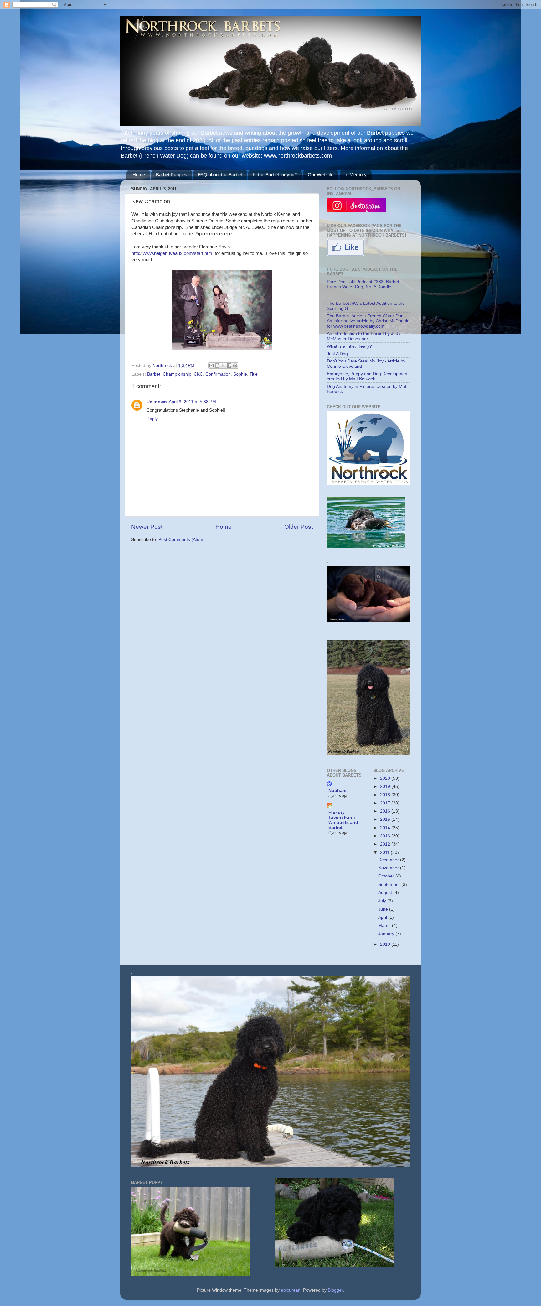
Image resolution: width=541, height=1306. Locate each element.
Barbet (153, 374)
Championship (177, 374)
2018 (385, 795)
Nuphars (337, 790)
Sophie (240, 374)
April (383, 917)
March (385, 925)
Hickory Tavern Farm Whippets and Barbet (343, 820)
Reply (152, 418)
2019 (385, 786)
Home (138, 174)
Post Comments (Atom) (181, 539)
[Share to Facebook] (229, 365)
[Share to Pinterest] (235, 365)
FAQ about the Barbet (220, 174)
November (389, 868)
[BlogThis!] (217, 365)
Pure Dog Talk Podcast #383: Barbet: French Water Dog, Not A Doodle (363, 284)
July (382, 900)
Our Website (320, 174)
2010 (385, 944)
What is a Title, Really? (349, 346)
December (389, 859)
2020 (385, 778)
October (386, 876)
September (389, 884)
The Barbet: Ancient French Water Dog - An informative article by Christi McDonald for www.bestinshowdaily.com (368, 321)
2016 (385, 811)
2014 (385, 827)
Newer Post (146, 526)
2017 (385, 803)
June (383, 909)
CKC (198, 374)
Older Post (298, 526)
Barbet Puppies (171, 174)
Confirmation (218, 374)
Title (254, 374)
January (386, 933)
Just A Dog (337, 353)
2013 (385, 836)
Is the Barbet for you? (275, 174)
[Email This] (211, 365)
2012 (385, 844)
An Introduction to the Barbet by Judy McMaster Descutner (363, 336)
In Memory (355, 174)
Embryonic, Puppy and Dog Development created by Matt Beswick (368, 376)
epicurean (291, 1290)
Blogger (335, 1290)
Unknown (157, 401)
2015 (385, 819)
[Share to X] (223, 365)
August (385, 892)
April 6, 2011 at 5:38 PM (192, 401)
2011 (385, 852)
